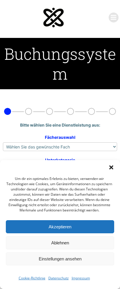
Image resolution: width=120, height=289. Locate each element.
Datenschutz (58, 278)
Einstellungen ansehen (60, 258)
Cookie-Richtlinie (32, 278)
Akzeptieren (60, 226)
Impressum (81, 278)
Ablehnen (60, 242)
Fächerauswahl (60, 137)
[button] (111, 167)
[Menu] (114, 17)
